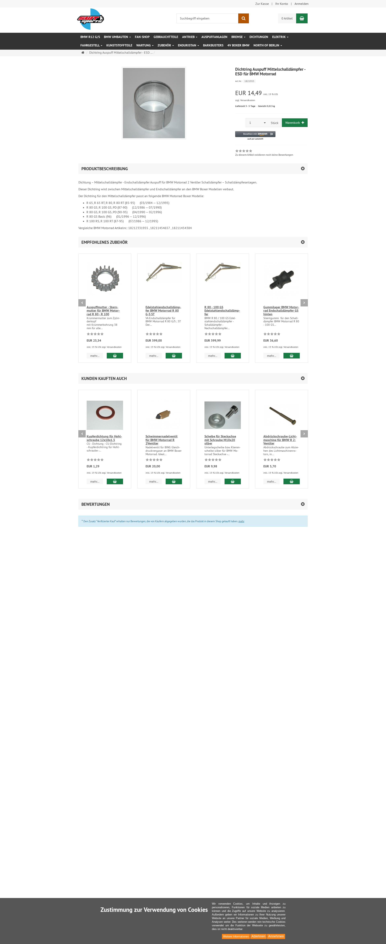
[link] (264, 153)
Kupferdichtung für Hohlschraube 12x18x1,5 (104, 438)
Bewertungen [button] (95, 504)
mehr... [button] (94, 356)
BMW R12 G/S (90, 37)
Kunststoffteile (119, 45)
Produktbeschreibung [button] (104, 168)
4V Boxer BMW (238, 45)
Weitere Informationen (236, 936)
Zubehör (165, 45)
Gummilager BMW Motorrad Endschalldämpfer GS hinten (281, 310)
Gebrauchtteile (166, 37)
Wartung (144, 45)
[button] (255, 135)
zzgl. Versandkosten (245, 100)
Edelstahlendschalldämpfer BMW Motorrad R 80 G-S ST (163, 310)
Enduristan (187, 45)
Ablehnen (258, 936)
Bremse (237, 37)
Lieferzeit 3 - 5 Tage (245, 106)
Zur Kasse (262, 4)
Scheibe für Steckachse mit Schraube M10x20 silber (220, 439)
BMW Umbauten (116, 37)
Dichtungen (258, 37)
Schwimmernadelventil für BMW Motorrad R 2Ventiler (162, 439)
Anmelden (302, 4)
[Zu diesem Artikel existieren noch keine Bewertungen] (95, 334)
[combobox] (257, 122)
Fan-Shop (142, 37)
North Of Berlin (267, 45)
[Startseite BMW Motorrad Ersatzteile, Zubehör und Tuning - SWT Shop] (90, 19)
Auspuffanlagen (214, 37)
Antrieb (188, 37)
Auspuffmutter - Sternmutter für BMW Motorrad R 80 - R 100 (103, 310)
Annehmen (276, 936)
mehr (241, 521)
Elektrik (279, 37)
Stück (274, 123)
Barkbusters (213, 45)
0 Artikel (287, 18)
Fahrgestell (90, 45)
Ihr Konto (281, 4)
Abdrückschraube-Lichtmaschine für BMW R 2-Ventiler (280, 439)
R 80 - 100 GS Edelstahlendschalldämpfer (222, 310)
